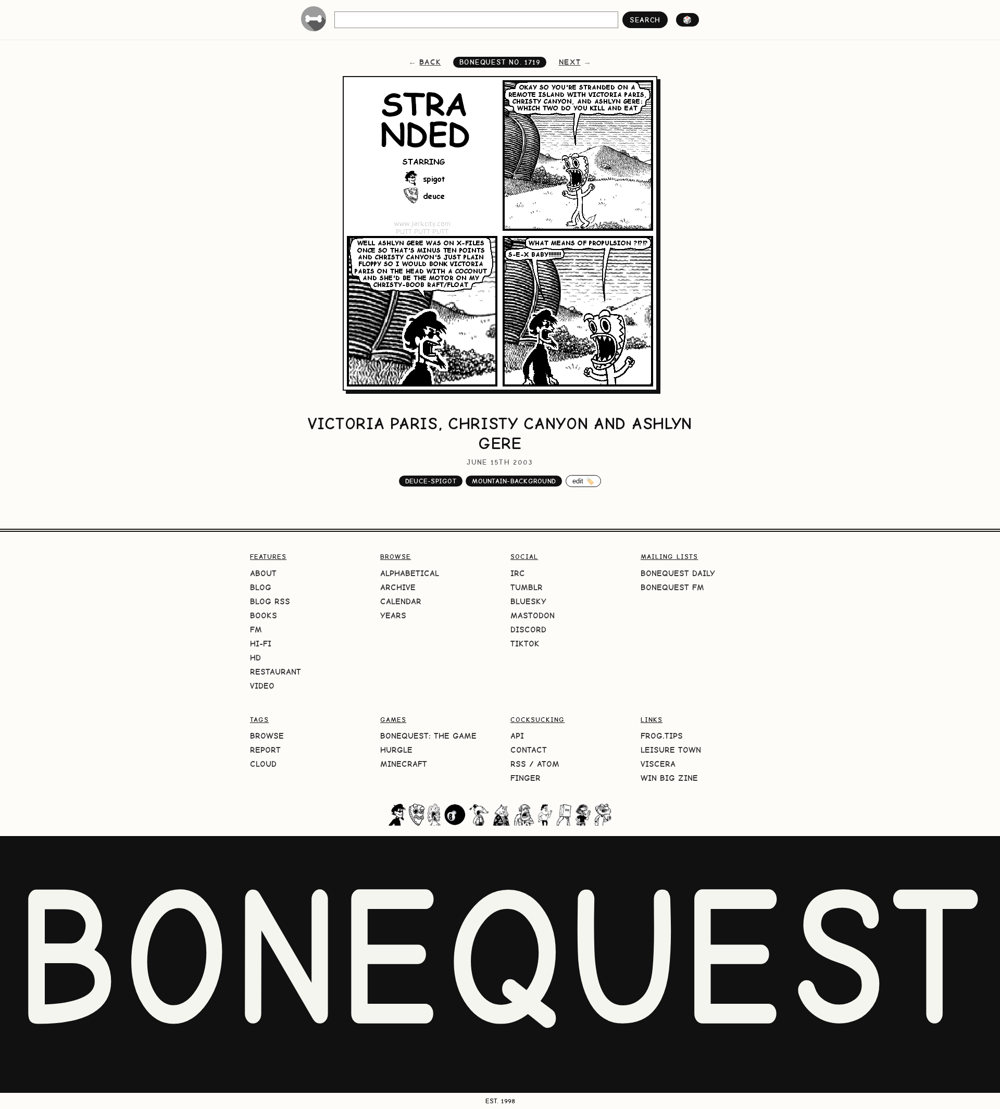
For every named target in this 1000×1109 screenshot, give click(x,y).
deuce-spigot (430, 481)
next (570, 62)
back (430, 62)
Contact (528, 750)
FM (256, 629)
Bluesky (528, 601)
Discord (528, 629)
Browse (267, 736)
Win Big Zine (669, 778)
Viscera (658, 764)
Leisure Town (671, 750)
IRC (517, 573)
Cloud (263, 764)
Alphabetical (409, 573)
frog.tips (662, 736)
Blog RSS (270, 601)
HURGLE (396, 750)
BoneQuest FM (672, 587)
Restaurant (275, 672)
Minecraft (403, 764)
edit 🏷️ (583, 481)
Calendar (400, 601)
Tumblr (526, 587)
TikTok (525, 644)
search (645, 20)
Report (265, 750)
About (263, 573)
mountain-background (514, 481)
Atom (548, 764)
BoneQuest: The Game (428, 736)
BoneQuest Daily (678, 573)
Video (262, 686)
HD (255, 658)
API (517, 736)
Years (393, 615)
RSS (518, 764)
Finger (525, 778)
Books (263, 615)
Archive (398, 587)
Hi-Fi (260, 644)
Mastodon (532, 615)
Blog (260, 587)
